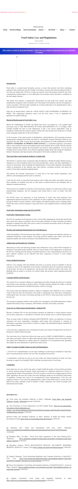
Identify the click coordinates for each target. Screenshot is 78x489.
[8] (44, 308)
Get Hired (51, 30)
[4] (44, 156)
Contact (72, 30)
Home (5, 30)
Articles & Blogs (15, 30)
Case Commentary (29, 30)
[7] (51, 286)
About (62, 30)
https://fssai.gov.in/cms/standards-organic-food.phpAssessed (26, 480)
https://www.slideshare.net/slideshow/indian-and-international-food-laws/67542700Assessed (37, 430)
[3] (11, 141)
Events (41, 30)
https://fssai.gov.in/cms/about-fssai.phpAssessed (36, 419)
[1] (26, 115)
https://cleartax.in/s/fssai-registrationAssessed (48, 447)
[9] (28, 360)
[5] (37, 210)
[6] (39, 210)
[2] (65, 127)
